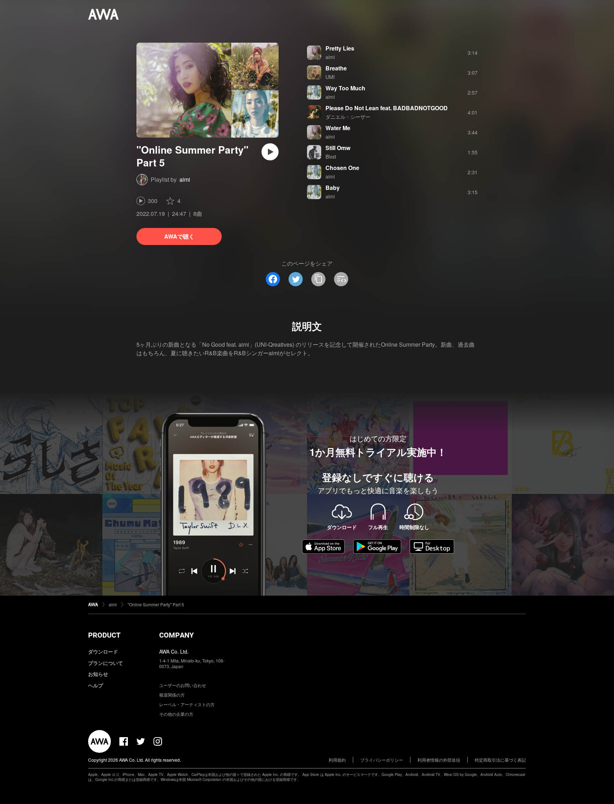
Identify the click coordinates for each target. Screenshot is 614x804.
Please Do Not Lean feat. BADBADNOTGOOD (386, 108)
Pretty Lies (339, 48)
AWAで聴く (179, 236)
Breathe (336, 68)
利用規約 (337, 760)
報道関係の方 (172, 695)
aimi (184, 179)
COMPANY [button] (176, 635)
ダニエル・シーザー (347, 116)
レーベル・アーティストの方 (187, 704)
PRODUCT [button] (104, 635)
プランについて (105, 662)
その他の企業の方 (176, 714)
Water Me (337, 128)
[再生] (270, 151)
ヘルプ (95, 685)
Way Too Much (345, 88)
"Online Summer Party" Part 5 (156, 604)
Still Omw (337, 148)
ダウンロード (103, 651)
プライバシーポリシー (381, 760)
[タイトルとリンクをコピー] (318, 279)
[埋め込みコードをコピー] (341, 279)
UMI (330, 76)
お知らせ (98, 673)
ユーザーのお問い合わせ (182, 685)
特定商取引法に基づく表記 (500, 760)
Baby (332, 187)
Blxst (330, 156)
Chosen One (342, 168)
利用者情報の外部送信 (439, 760)
